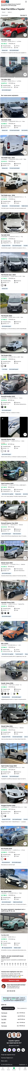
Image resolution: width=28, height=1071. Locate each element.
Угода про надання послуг (8, 1054)
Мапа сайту (4, 1061)
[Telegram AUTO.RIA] (5, 1050)
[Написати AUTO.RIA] (18, 1050)
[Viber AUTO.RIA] (14, 1050)
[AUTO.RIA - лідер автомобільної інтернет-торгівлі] (5, 2)
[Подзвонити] (23, 1050)
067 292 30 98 (11, 991)
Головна (3, 1069)
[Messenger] (9, 1050)
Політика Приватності (7, 1058)
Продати (14, 1069)
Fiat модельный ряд (8, 1008)
